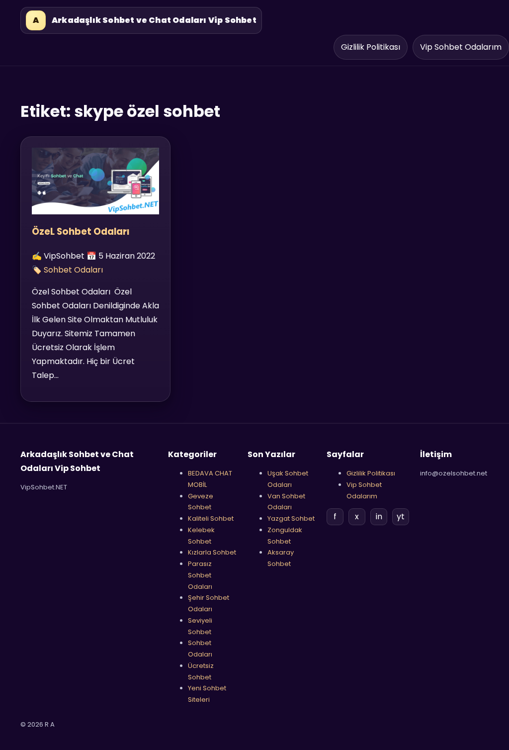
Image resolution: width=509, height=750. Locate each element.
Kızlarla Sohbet (212, 552)
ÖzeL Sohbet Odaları (81, 231)
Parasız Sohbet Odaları (200, 575)
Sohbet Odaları (73, 270)
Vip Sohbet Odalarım (461, 47)
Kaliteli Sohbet (211, 518)
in (379, 516)
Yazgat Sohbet (291, 518)
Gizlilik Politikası (370, 47)
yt (401, 516)
